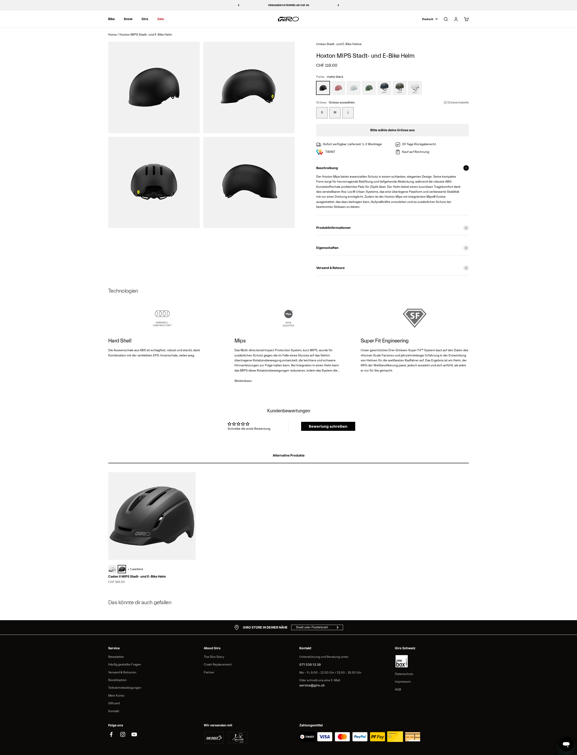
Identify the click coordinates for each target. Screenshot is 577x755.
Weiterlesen (243, 381)
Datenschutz (404, 674)
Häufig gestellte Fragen (124, 664)
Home (112, 35)
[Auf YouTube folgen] (134, 734)
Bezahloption (117, 680)
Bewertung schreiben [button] (328, 426)
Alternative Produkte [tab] (289, 455)
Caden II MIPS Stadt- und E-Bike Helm (137, 576)
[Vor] (338, 5)
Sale (160, 19)
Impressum (403, 682)
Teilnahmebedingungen (124, 688)
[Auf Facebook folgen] (111, 734)
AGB (398, 689)
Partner (209, 672)
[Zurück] (238, 5)
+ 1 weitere (135, 569)
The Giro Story (214, 657)
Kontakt (113, 711)
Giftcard (114, 703)
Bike (111, 19)
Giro (145, 19)
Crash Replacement (218, 664)
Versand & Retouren (122, 672)
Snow (128, 19)
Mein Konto (116, 696)
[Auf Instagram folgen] (123, 734)
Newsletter (116, 657)
